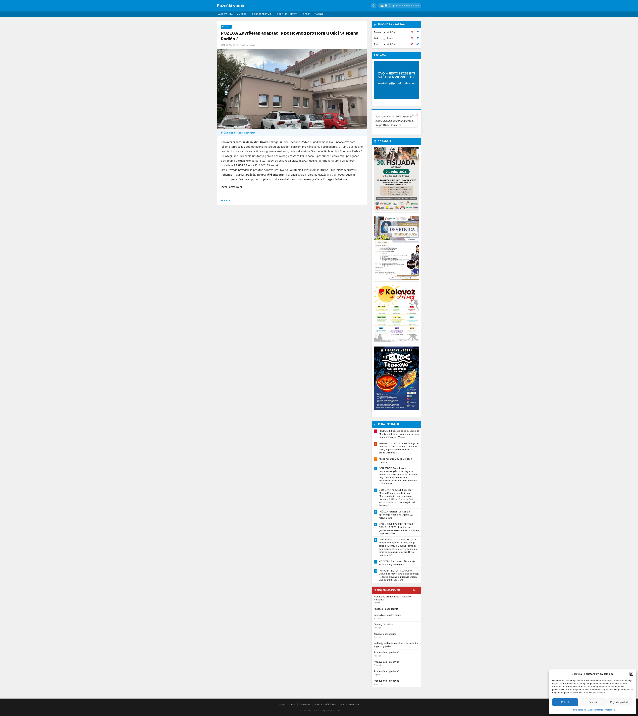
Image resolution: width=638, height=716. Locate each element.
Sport (307, 14)
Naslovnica (225, 14)
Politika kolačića (578, 710)
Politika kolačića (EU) (325, 704)
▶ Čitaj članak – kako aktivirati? (238, 132)
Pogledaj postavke (620, 702)
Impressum (610, 710)
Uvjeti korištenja (595, 710)
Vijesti (242, 14)
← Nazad (226, 200)
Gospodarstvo (262, 14)
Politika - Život (288, 14)
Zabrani (593, 702)
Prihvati (565, 702)
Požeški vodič (230, 5)
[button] (631, 674)
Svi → (416, 590)
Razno (319, 14)
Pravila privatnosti (349, 704)
